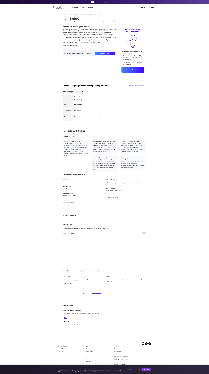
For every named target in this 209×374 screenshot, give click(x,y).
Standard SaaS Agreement (112, 197)
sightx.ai (115, 21)
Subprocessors (118, 351)
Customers (89, 349)
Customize (129, 370)
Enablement (75, 7)
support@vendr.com (96, 293)
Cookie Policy (86, 372)
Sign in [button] (143, 7)
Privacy (116, 349)
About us (88, 361)
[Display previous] (143, 233)
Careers (88, 364)
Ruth (68, 7)
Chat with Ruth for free (132, 70)
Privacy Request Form (119, 364)
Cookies (116, 354)
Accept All (146, 370)
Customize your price (105, 53)
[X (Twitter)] (146, 343)
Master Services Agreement (121, 359)
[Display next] (145, 233)
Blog (87, 346)
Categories (61, 351)
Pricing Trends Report (91, 354)
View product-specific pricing (70, 45)
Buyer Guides (89, 351)
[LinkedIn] (143, 343)
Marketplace (61, 349)
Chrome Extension (63, 346)
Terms (115, 346)
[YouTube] (149, 343)
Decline (138, 370)
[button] (82, 7)
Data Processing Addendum (121, 357)
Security (116, 362)
